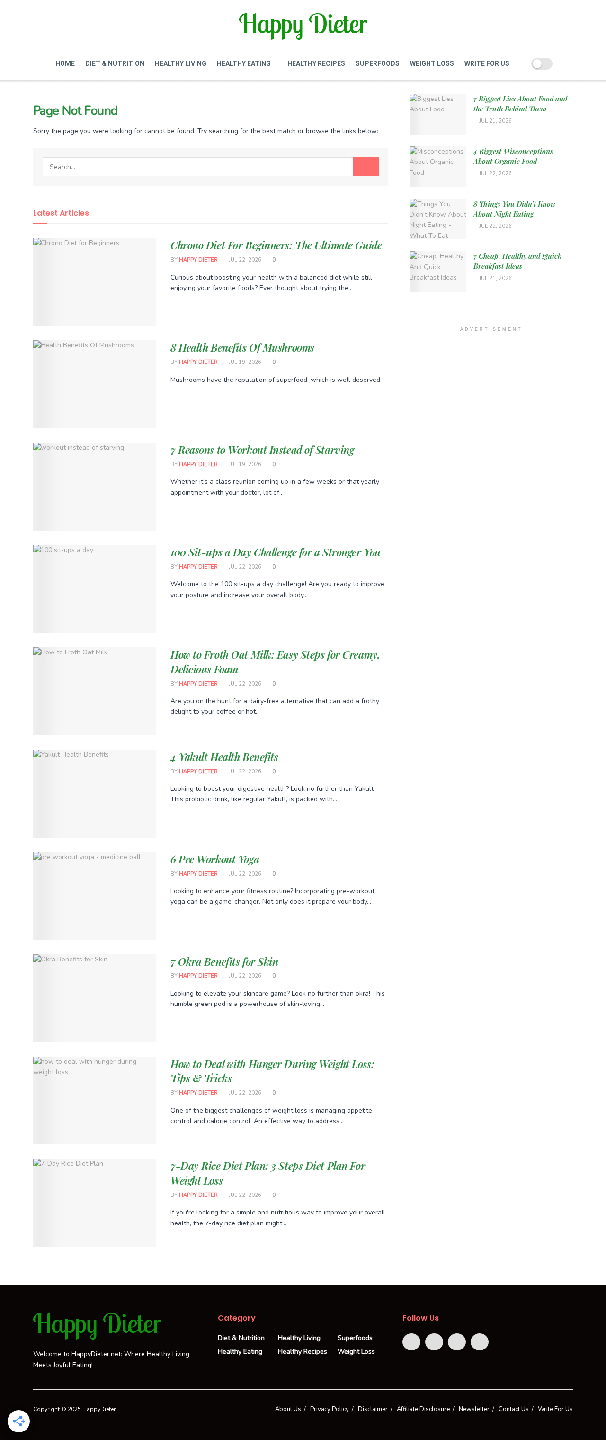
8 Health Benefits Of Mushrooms (242, 347)
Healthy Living (180, 63)
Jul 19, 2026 (244, 362)
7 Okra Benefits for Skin (224, 961)
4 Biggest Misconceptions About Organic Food (513, 156)
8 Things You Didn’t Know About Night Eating (514, 208)
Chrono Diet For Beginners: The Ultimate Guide (276, 245)
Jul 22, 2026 (244, 259)
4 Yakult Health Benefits (224, 757)
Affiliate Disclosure (423, 1409)
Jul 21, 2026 (495, 121)
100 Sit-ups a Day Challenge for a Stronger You (275, 552)
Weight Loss (432, 63)
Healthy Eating (244, 63)
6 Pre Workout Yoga (214, 859)
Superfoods (378, 63)
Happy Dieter (198, 259)
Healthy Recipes (316, 63)
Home (65, 63)
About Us (288, 1409)
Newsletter (474, 1409)
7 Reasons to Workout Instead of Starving (262, 450)
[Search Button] (366, 166)
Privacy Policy (329, 1409)
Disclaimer (373, 1409)
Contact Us (514, 1409)
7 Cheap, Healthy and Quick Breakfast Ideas (517, 261)
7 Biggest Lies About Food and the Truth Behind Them (520, 103)
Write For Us (486, 63)
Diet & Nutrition (114, 63)
